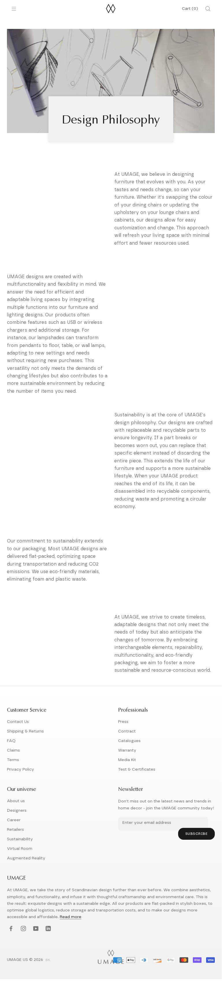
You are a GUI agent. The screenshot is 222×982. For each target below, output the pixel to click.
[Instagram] (22, 929)
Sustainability (20, 839)
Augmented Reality (26, 858)
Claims (13, 750)
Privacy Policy (20, 769)
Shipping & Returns (25, 731)
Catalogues (129, 741)
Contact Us (18, 722)
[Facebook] (10, 929)
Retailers (15, 830)
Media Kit (127, 760)
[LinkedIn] (47, 929)
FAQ (11, 741)
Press (123, 722)
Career (13, 820)
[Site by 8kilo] (48, 960)
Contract (127, 731)
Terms (13, 760)
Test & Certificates (136, 769)
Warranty (127, 750)
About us (16, 801)
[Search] (208, 8)
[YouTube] (35, 929)
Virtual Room (19, 849)
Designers (17, 811)
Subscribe (196, 833)
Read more (70, 917)
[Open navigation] (14, 8)
